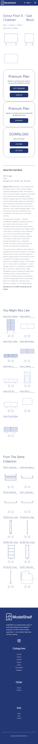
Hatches (19, 690)
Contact (19, 718)
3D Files (19, 150)
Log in (19, 716)
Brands (19, 688)
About (19, 713)
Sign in (19, 95)
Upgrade (19, 120)
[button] (35, 3)
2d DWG (19, 144)
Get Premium (19, 88)
